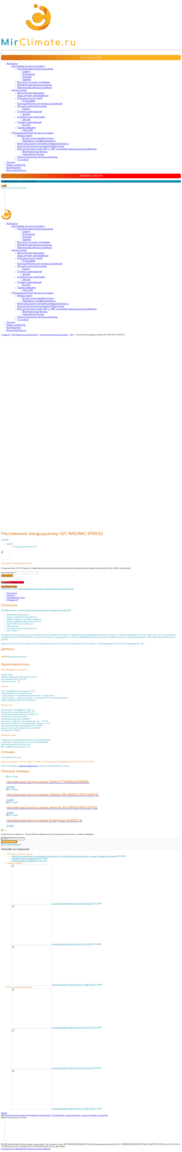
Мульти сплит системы (33, 82)
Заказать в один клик (12, 582)
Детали (10, 595)
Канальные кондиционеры (34, 87)
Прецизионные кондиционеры (37, 157)
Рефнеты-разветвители (39, 141)
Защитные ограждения (32, 95)
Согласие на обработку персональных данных (25, 1149)
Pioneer (27, 77)
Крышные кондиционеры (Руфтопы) (40, 146)
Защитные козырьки (31, 93)
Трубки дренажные (29, 122)
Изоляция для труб (30, 98)
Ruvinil (26, 125)
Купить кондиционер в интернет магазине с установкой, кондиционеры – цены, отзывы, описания (64, 856)
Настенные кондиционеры (35, 69)
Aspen (26, 114)
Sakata (26, 79)
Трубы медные (26, 127)
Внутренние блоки (34, 151)
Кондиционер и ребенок (24, 861)
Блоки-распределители (38, 138)
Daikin (26, 71)
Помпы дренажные (29, 111)
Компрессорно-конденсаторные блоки (43, 143)
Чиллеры (23, 159)
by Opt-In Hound (12, 844)
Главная (5, 335)
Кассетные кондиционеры (34, 85)
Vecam (26, 119)
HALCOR (27, 130)
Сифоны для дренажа (31, 117)
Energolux (28, 74)
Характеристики (15, 598)
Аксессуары (19, 90)
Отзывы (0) (12, 600)
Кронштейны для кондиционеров (39, 103)
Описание (11, 593)
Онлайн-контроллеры (32, 106)
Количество (7, 573)
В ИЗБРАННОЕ (9, 586)
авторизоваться (28, 766)
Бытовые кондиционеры (28, 66)
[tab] (93, 593)
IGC (71, 335)
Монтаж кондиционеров (25, 858)
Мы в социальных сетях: (14, 188)
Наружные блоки (33, 154)
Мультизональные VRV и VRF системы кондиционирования (57, 149)
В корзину (7, 576)
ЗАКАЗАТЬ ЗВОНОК (91, 176)
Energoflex (28, 101)
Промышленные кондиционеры (33, 133)
